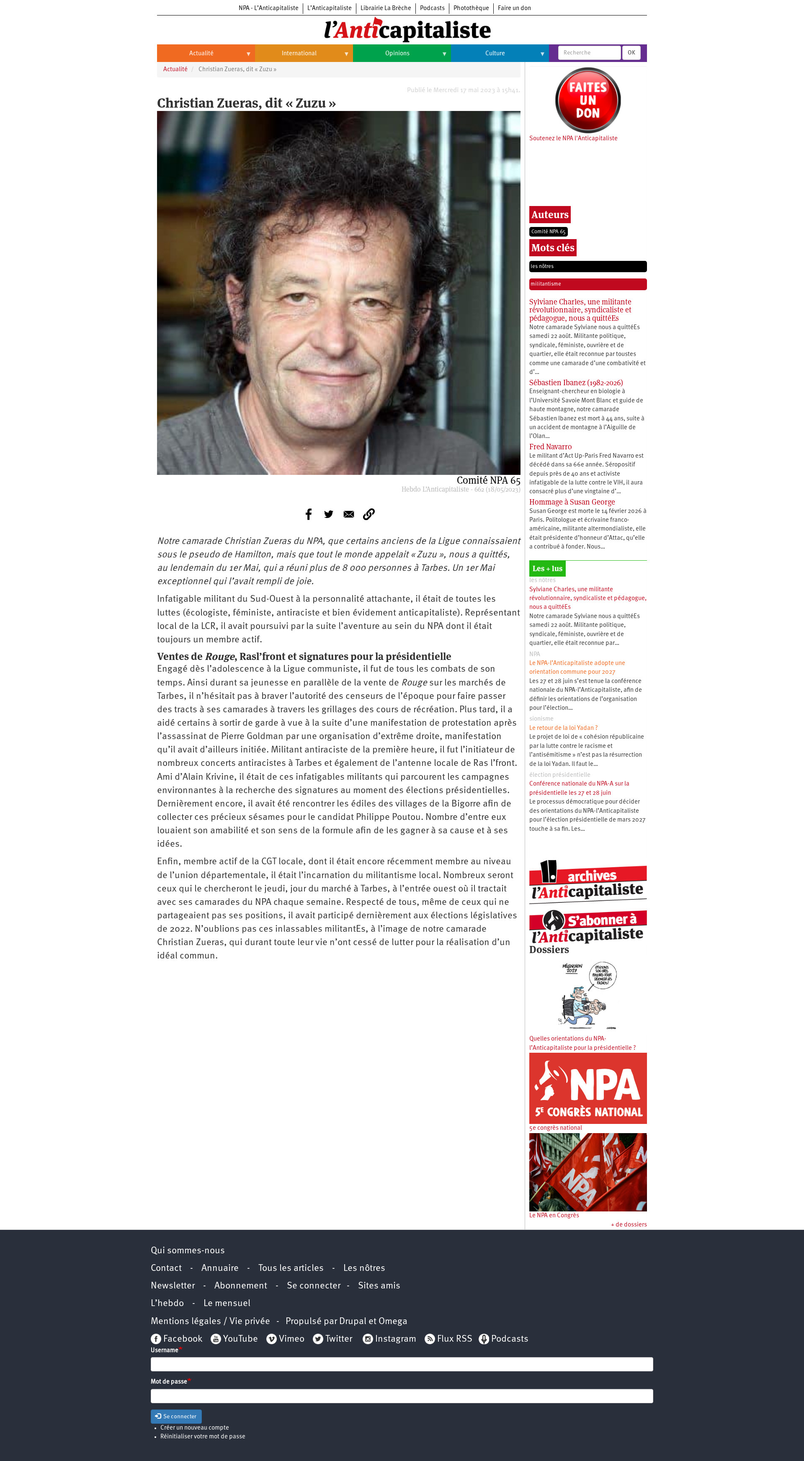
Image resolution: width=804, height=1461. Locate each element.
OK (631, 53)
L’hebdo (167, 1304)
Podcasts (432, 8)
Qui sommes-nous (188, 1251)
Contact (166, 1268)
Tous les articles (291, 1268)
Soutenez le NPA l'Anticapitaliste (573, 139)
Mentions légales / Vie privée (210, 1322)
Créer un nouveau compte (194, 1428)
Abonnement (240, 1286)
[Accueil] (402, 29)
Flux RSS (454, 1339)
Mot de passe (169, 1382)
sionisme (541, 719)
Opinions (381, 57)
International (286, 57)
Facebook (181, 1339)
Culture (478, 57)
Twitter (338, 1339)
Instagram (395, 1339)
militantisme (546, 284)
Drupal (352, 1322)
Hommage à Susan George (572, 502)
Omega (393, 1322)
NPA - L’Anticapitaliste (269, 8)
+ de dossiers (629, 1225)
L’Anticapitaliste (329, 8)
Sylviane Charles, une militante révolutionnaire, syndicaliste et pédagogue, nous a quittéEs (580, 310)
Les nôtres (364, 1268)
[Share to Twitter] (328, 514)
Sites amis (379, 1286)
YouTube (239, 1339)
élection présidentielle (559, 775)
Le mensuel (227, 1304)
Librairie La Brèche (386, 8)
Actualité (185, 57)
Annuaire (220, 1268)
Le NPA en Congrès (554, 1216)
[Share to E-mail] (348, 514)
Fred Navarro (550, 446)
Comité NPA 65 (548, 231)
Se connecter (313, 1286)
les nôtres (542, 266)
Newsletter (173, 1286)
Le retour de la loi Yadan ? (563, 728)
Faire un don (514, 8)
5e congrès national (555, 1128)
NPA (534, 655)
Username (164, 1351)
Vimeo (291, 1339)
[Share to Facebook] (308, 514)
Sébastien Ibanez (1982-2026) (576, 382)
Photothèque (471, 8)
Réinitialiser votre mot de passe (202, 1437)
